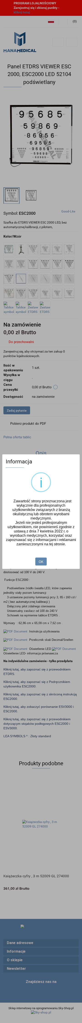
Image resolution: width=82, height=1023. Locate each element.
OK (41, 561)
